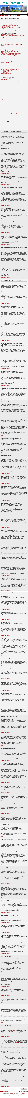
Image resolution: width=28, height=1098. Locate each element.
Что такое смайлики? (4, 68)
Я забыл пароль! (4, 28)
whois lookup (3, 1056)
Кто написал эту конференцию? (6, 122)
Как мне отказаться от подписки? (7, 114)
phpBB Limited (12, 1030)
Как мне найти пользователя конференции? (9, 106)
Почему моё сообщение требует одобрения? (9, 61)
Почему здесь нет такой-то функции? (7, 123)
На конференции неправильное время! (8, 37)
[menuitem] (3, 13)
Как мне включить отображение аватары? (8, 42)
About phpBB (16, 1033)
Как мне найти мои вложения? (6, 119)
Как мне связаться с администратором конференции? (11, 127)
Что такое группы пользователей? (7, 80)
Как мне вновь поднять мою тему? (7, 62)
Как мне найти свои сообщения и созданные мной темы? (11, 107)
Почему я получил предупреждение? (7, 57)
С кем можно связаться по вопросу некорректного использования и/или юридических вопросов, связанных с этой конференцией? (14, 125)
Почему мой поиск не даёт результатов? (8, 103)
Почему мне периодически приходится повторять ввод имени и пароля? (14, 29)
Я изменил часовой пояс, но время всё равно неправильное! (12, 38)
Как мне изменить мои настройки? (7, 34)
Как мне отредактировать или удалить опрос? (9, 54)
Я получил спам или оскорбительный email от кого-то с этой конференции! (12, 93)
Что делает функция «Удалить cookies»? (8, 30)
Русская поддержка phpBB (14, 1095)
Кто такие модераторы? (5, 79)
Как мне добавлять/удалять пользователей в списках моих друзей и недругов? (13, 99)
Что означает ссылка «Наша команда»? (8, 86)
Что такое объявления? (5, 71)
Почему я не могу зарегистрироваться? (8, 24)
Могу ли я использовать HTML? (6, 67)
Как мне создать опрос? (5, 52)
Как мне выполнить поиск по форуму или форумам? (10, 102)
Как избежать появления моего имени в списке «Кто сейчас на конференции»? (12, 36)
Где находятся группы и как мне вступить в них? (10, 81)
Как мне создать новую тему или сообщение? (9, 49)
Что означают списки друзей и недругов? (8, 96)
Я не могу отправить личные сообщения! (8, 89)
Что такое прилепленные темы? (6, 72)
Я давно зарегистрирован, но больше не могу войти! (10, 27)
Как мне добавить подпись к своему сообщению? (10, 51)
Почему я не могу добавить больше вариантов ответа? (11, 53)
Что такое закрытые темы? (6, 73)
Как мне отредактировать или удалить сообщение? (10, 50)
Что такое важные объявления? (6, 70)
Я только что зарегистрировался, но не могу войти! (10, 25)
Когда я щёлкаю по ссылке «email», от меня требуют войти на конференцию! (12, 45)
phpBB (14, 338)
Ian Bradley (23, 1093)
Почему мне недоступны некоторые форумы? (9, 55)
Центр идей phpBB (16, 1042)
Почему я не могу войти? (5, 26)
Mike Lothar (11, 1093)
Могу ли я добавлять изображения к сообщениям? (10, 69)
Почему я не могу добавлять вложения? (8, 56)
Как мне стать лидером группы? (6, 82)
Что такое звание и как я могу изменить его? (9, 43)
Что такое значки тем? (5, 74)
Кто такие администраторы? (6, 78)
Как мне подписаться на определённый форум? (9, 113)
